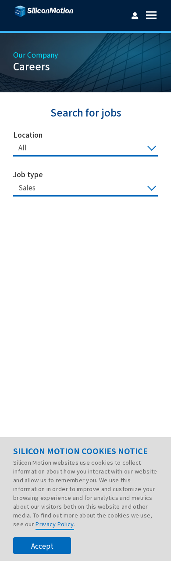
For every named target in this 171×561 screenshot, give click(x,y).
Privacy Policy (55, 524)
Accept (42, 545)
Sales (27, 187)
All (22, 147)
